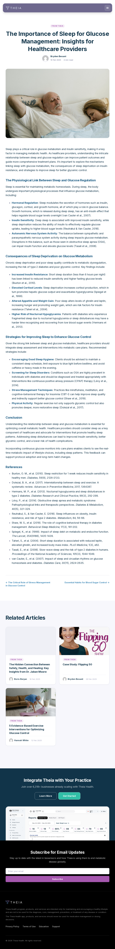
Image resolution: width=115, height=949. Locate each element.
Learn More (45, 796)
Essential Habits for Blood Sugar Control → (87, 582)
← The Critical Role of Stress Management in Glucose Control (28, 584)
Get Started (69, 796)
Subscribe (57, 879)
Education (44, 926)
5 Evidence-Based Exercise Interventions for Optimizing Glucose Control (26, 729)
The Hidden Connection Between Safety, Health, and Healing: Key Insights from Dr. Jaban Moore (29, 668)
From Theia (57, 26)
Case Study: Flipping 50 (77, 664)
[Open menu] (107, 8)
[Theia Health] (15, 902)
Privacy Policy (12, 926)
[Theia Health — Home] (13, 8)
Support (56, 926)
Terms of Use (29, 926)
